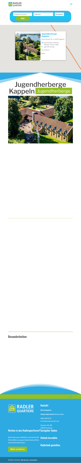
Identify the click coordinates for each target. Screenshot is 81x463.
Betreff (12, 298)
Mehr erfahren (17, 449)
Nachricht (13, 306)
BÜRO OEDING (15, 460)
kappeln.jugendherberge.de (56, 385)
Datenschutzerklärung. (29, 326)
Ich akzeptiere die (24, 326)
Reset (23, 18)
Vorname (13, 281)
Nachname (46, 281)
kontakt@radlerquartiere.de (49, 421)
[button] (40, 58)
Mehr (43, 48)
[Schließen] (17, 28)
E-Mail (12, 289)
